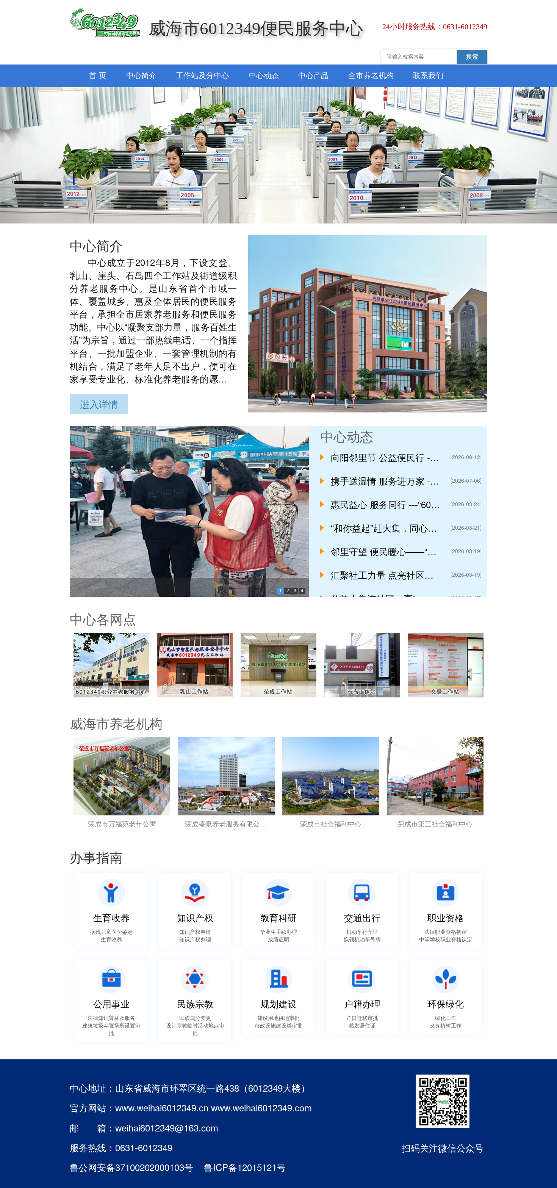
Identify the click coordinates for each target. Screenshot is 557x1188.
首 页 (97, 74)
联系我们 (428, 74)
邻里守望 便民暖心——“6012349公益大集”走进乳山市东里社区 (386, 551)
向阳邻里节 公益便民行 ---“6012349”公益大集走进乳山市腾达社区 (386, 457)
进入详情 (99, 404)
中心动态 (264, 74)
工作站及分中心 (202, 74)
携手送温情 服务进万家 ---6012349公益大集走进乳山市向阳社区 (386, 480)
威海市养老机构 (116, 722)
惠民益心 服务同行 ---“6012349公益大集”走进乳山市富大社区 (386, 504)
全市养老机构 (371, 74)
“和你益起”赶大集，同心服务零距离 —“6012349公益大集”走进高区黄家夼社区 (386, 527)
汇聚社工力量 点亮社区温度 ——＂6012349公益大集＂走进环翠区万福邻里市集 (386, 574)
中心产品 (313, 74)
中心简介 (141, 74)
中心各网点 (103, 618)
